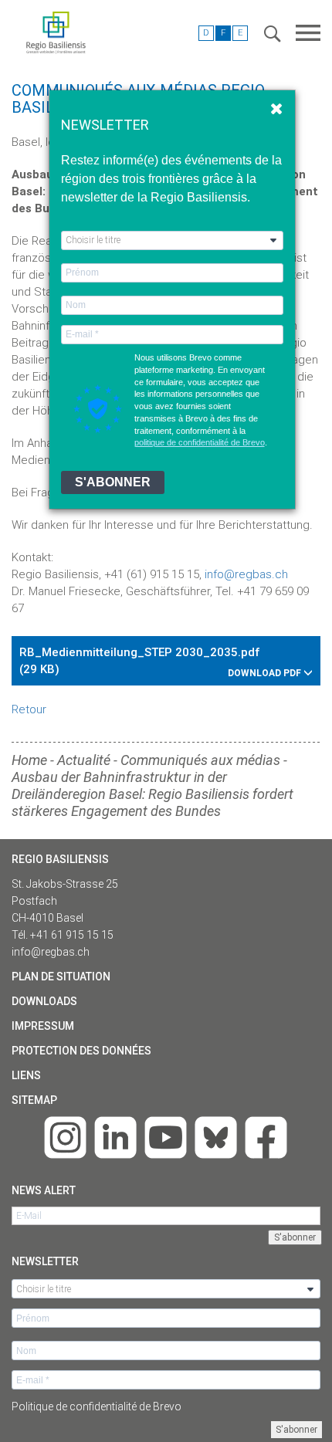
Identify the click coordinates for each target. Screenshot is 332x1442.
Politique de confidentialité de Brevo (96, 1406)
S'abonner (296, 1429)
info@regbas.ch (51, 952)
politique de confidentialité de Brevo (199, 442)
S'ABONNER (113, 482)
